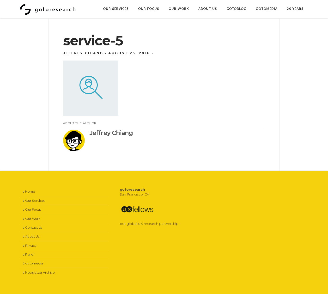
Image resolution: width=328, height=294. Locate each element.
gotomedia (34, 263)
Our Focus (33, 209)
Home (30, 191)
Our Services (35, 200)
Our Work (32, 218)
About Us (32, 236)
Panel (29, 254)
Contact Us (33, 227)
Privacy (30, 245)
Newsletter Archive (40, 272)
